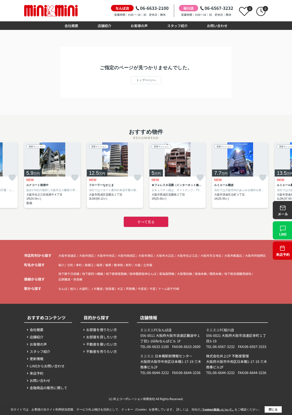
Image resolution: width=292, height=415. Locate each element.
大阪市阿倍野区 (255, 255)
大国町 (83, 288)
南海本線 (201, 274)
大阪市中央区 (106, 255)
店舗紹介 (104, 25)
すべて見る (146, 222)
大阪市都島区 (233, 255)
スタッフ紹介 (177, 25)
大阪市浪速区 (67, 255)
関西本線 (215, 274)
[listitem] (52, 175)
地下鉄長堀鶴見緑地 (238, 274)
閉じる (273, 409)
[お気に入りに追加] (12, 178)
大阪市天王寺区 (211, 255)
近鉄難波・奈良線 (70, 279)
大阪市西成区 (127, 255)
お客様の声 (139, 25)
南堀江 (89, 265)
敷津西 (119, 265)
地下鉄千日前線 (69, 274)
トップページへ (146, 80)
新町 (129, 265)
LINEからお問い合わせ (47, 365)
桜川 (61, 265)
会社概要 (71, 25)
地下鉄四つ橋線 (93, 274)
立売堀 (147, 265)
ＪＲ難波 (97, 288)
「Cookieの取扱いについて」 (217, 409)
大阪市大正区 (165, 255)
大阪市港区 (145, 255)
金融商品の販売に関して (48, 387)
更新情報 (36, 358)
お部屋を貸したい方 (101, 336)
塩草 (108, 265)
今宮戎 (142, 288)
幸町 (79, 265)
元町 (70, 265)
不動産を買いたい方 (101, 344)
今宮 (152, 288)
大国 (137, 265)
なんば (62, 288)
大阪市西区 (86, 255)
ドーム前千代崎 (168, 288)
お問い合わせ (217, 25)
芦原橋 (130, 288)
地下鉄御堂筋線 (116, 274)
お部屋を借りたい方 (101, 329)
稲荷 (99, 265)
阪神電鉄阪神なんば (143, 274)
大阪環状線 (185, 274)
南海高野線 (167, 274)
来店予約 (36, 373)
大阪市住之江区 (187, 255)
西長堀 (109, 288)
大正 (120, 288)
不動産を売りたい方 (101, 351)
